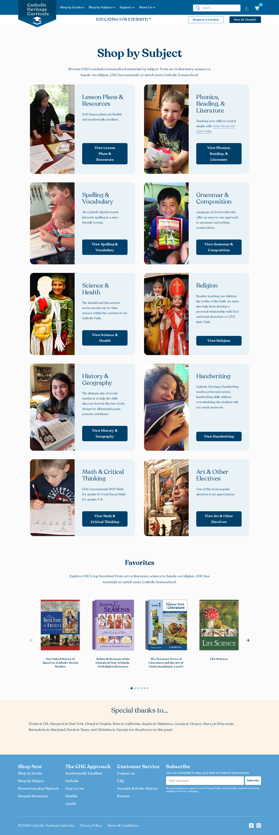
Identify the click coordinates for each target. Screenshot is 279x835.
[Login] (246, 8)
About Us (145, 7)
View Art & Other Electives (219, 519)
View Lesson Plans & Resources (105, 154)
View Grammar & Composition (219, 247)
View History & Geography (105, 433)
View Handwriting (219, 436)
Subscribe (253, 780)
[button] (248, 640)
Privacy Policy (91, 825)
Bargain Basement (33, 796)
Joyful (70, 803)
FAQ (120, 781)
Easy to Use (74, 788)
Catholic (72, 781)
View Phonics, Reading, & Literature (218, 154)
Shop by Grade (70, 7)
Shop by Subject (100, 7)
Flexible (71, 796)
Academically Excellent (83, 773)
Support (125, 7)
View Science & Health (105, 338)
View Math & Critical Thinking (105, 519)
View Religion (218, 340)
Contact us (126, 773)
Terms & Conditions (123, 825)
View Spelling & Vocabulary (105, 247)
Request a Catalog (206, 19)
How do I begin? (245, 19)
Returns (123, 796)
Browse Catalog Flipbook (38, 788)
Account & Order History (137, 788)
